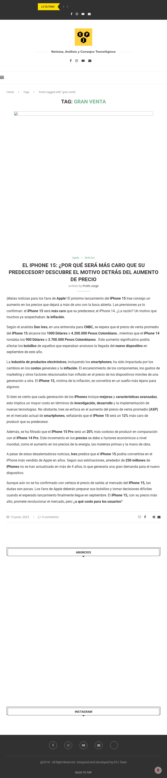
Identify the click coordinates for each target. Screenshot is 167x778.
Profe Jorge (91, 286)
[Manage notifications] (158, 770)
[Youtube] (83, 14)
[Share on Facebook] (145, 517)
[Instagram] (77, 14)
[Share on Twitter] (149, 517)
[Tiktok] (95, 14)
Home (10, 92)
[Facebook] (71, 14)
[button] (63, 6)
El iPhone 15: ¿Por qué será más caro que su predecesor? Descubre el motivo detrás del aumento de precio (84, 272)
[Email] (89, 14)
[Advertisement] (39, 628)
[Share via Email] (158, 517)
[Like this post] (139, 517)
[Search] (165, 77)
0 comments (50, 517)
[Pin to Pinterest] (154, 517)
